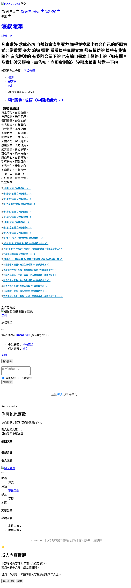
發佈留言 (7, 382)
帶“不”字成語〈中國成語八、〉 (17, 227)
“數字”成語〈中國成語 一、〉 (17, 188)
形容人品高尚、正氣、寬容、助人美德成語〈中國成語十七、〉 (32, 275)
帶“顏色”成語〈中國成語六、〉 (37, 100)
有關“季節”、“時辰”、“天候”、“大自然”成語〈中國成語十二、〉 (33, 249)
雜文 (25, 348)
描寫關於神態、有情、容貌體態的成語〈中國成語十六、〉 (30, 270)
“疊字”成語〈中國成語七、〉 (16, 222)
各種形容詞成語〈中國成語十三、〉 (19, 254)
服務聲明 (97, 540)
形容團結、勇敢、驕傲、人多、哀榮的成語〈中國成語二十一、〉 (33, 296)
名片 (11, 85)
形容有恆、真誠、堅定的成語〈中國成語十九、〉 (25, 286)
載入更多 (7, 361)
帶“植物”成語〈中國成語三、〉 (17, 199)
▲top (4, 354)
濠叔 (4, 315)
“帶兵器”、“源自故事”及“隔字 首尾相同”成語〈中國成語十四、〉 (33, 259)
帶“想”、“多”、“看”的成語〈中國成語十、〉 (23, 238)
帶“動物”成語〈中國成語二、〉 (17, 194)
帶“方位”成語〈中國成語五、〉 (17, 212)
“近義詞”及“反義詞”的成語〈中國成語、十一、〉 (25, 243)
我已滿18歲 (8, 581)
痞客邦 (20, 335)
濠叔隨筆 (12, 26)
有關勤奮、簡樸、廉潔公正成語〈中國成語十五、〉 (26, 265)
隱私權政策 (84, 540)
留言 (28, 335)
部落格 (12, 81)
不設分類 (29, 70)
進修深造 (28, 344)
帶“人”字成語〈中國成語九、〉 (17, 233)
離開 (19, 581)
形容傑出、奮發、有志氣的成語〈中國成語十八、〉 (26, 280)
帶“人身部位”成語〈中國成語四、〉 (19, 204)
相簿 (11, 77)
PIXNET (40, 540)
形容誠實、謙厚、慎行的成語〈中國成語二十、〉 (25, 291)
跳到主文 (6, 35)
